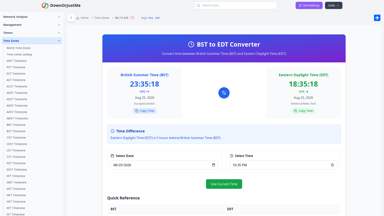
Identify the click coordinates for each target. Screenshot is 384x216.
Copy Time (147, 111)
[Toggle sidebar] (71, 18)
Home (84, 18)
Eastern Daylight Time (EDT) (303, 74)
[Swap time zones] (224, 92)
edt (157, 18)
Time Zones (102, 18)
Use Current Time (224, 184)
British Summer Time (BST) (144, 74)
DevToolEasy (311, 5)
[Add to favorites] (132, 17)
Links (331, 5)
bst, (151, 18)
